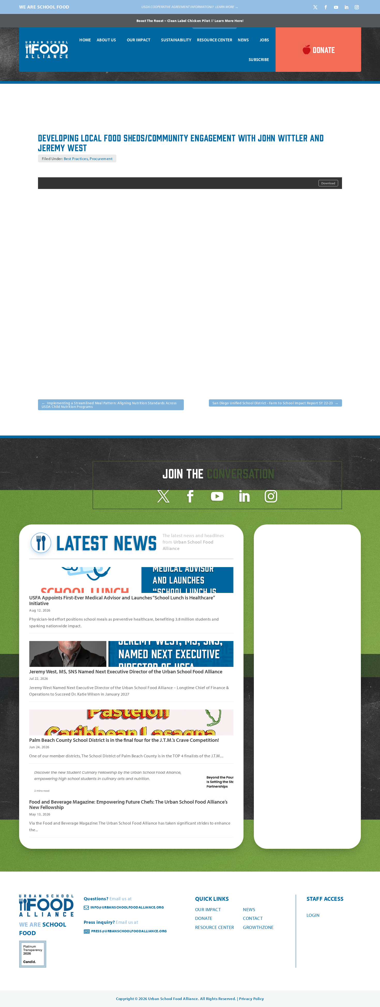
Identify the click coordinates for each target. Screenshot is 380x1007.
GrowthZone (258, 927)
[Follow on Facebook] (326, 7)
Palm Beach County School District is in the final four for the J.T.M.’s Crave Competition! (124, 740)
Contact (253, 918)
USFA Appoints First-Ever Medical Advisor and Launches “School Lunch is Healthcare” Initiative (122, 600)
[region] (190, 7)
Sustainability (176, 39)
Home (85, 39)
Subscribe (259, 59)
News (243, 39)
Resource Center (214, 39)
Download (328, 183)
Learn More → (226, 6)
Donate (203, 918)
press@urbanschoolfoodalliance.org (129, 931)
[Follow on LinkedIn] (346, 7)
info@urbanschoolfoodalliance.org (127, 907)
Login (313, 915)
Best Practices (76, 158)
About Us (106, 39)
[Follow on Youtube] (336, 7)
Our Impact (138, 39)
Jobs (264, 39)
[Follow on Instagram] (357, 7)
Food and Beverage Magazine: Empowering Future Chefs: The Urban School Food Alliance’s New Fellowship (128, 804)
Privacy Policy (251, 998)
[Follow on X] (315, 7)
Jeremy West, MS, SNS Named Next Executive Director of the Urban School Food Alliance (125, 671)
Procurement (101, 158)
